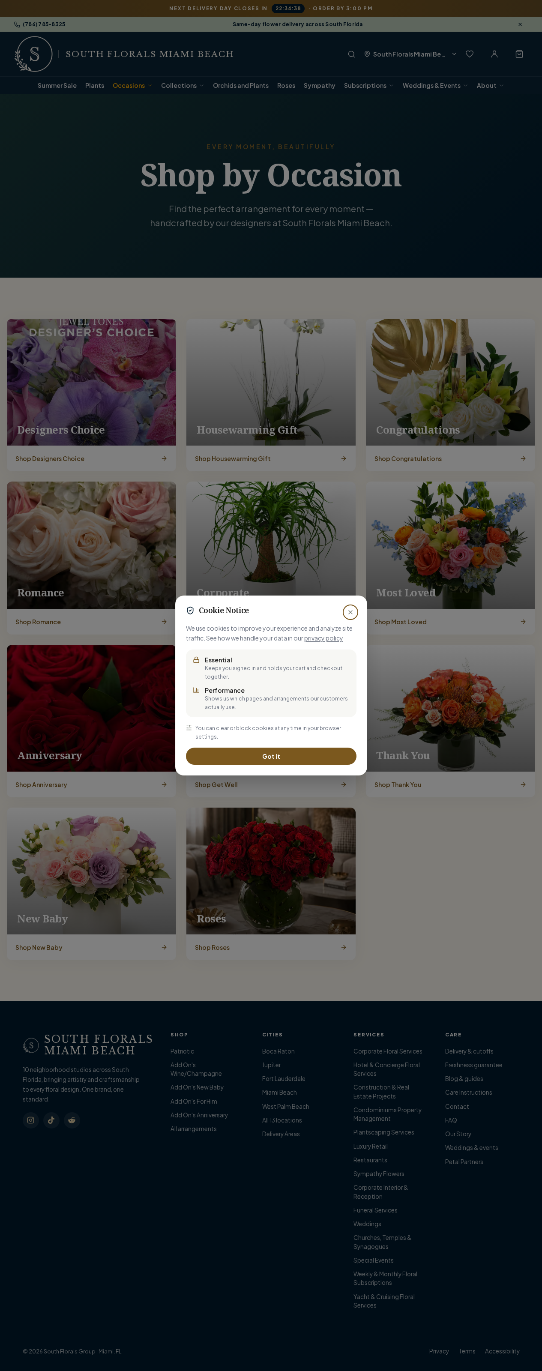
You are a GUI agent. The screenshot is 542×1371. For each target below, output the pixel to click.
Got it (271, 756)
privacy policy (323, 638)
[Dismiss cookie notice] (350, 612)
